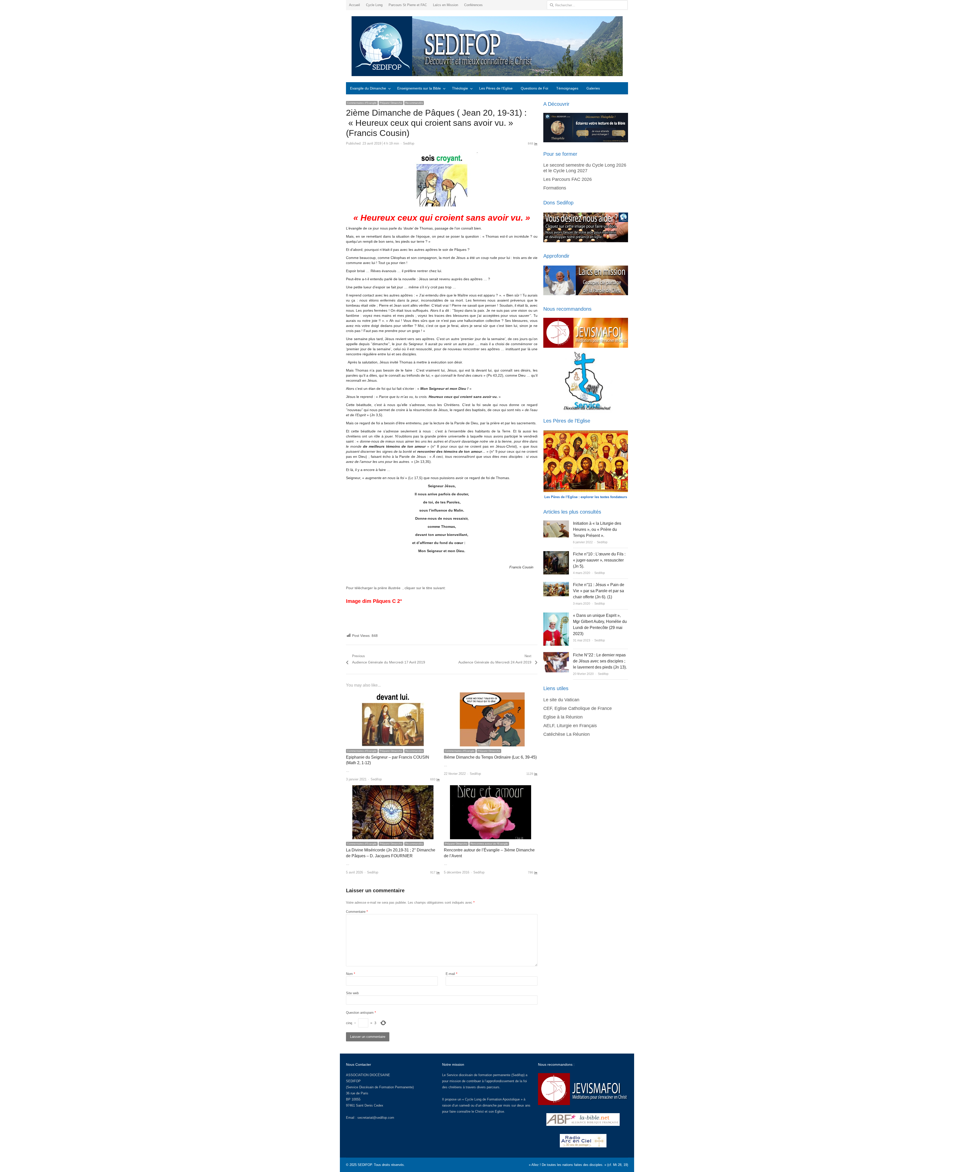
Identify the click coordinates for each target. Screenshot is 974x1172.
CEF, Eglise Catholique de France (577, 708)
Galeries (593, 88)
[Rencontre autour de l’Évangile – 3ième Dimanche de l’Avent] (490, 788)
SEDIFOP (353, 1081)
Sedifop (408, 143)
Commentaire (357, 912)
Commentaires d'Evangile (362, 102)
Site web (352, 993)
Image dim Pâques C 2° (374, 601)
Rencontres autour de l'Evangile (489, 843)
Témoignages (567, 88)
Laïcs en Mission (445, 5)
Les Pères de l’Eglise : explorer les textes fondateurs (585, 497)
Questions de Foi (534, 88)
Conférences (473, 5)
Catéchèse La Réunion (566, 734)
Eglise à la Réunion (563, 717)
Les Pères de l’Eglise (496, 88)
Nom (350, 974)
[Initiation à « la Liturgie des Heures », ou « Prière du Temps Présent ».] (556, 523)
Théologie (460, 88)
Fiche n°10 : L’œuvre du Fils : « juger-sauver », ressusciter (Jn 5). (599, 560)
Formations (554, 187)
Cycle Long (374, 5)
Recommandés (414, 102)
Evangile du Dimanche (368, 88)
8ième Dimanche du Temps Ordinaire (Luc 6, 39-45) (490, 757)
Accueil (354, 5)
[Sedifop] (487, 46)
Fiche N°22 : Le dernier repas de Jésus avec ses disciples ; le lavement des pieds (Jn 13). (600, 661)
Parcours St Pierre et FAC (408, 5)
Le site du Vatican (561, 699)
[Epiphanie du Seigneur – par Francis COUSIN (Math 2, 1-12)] (392, 695)
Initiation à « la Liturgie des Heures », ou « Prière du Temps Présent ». (597, 529)
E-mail (451, 974)
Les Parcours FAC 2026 (567, 179)
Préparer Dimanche (391, 102)
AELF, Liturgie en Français (570, 725)
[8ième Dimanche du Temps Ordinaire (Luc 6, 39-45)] (490, 695)
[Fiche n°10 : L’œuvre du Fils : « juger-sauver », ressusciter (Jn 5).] (556, 554)
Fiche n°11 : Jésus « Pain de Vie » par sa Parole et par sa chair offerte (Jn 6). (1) (598, 591)
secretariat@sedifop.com (375, 1117)
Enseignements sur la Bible (419, 88)
